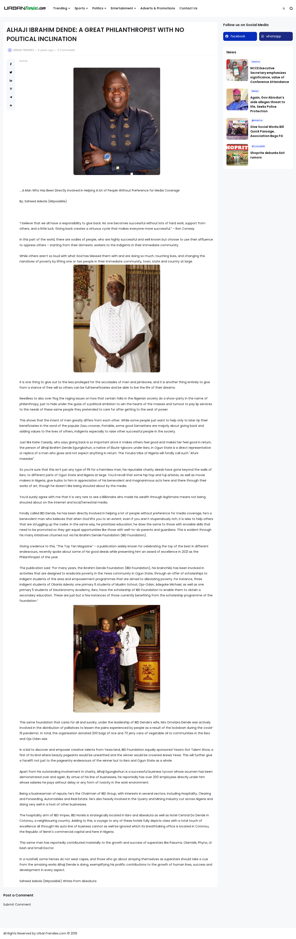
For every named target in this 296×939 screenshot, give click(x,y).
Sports (80, 8)
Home (23, 61)
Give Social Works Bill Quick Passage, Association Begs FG (267, 131)
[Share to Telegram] (11, 97)
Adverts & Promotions (157, 8)
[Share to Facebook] (11, 64)
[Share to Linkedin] (11, 81)
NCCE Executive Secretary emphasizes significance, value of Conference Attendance (269, 75)
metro (256, 61)
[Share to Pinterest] (11, 89)
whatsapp (273, 36)
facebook (238, 36)
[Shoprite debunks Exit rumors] (237, 155)
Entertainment (122, 8)
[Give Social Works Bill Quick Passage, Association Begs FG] (237, 129)
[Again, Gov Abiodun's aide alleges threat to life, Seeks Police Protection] (237, 99)
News (255, 91)
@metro (257, 120)
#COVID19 (258, 146)
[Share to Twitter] (11, 72)
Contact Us (188, 8)
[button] (284, 8)
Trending (60, 8)
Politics (97, 8)
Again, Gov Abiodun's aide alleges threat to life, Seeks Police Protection (267, 104)
